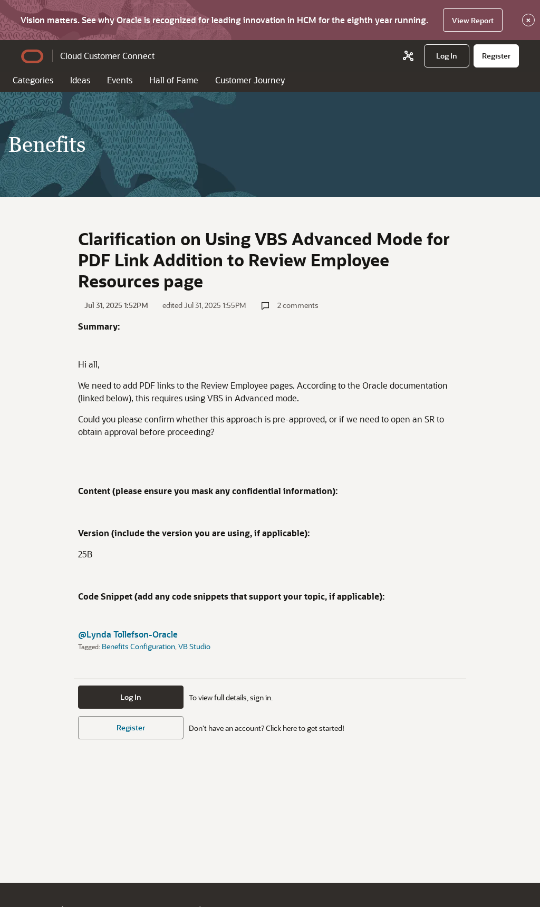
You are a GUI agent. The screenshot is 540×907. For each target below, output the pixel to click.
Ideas (80, 79)
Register (131, 727)
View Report (473, 20)
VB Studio (194, 646)
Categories (33, 79)
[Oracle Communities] (408, 56)
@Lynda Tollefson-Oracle (128, 634)
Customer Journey (250, 79)
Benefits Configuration (138, 646)
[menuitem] (446, 55)
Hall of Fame (173, 79)
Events (119, 79)
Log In (130, 697)
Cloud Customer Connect (107, 55)
